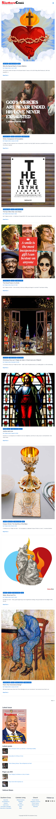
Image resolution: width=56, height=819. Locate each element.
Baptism (5, 592)
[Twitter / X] (50, 801)
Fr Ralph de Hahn (12, 63)
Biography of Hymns (35, 801)
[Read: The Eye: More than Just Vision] (28, 180)
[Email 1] (52, 801)
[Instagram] (48, 801)
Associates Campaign (6, 806)
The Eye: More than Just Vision (12, 211)
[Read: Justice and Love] (28, 399)
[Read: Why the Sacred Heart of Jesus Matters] (28, 34)
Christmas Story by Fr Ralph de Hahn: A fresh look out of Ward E (22, 360)
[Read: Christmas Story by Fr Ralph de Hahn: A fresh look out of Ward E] (28, 325)
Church (12, 136)
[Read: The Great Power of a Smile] (28, 251)
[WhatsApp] (54, 801)
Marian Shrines (35, 805)
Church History (35, 800)
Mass (23, 521)
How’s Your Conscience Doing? (12, 684)
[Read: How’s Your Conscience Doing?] (28, 644)
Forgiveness (18, 136)
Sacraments (20, 805)
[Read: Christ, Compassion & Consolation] (28, 107)
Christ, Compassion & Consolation (13, 139)
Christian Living (6, 136)
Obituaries (35, 806)
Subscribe (5, 800)
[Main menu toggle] (53, 3)
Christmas (5, 357)
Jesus (19, 63)
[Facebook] (46, 801)
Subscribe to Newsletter (5, 808)
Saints (20, 806)
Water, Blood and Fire (9, 595)
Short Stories (20, 357)
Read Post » (6, 75)
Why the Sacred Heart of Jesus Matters (15, 66)
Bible (4, 428)
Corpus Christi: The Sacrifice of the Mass (15, 524)
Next (53, 700)
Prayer (20, 803)
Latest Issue (6, 805)
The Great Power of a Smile (11, 283)
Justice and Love (8, 431)
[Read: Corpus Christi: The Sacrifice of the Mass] (28, 482)
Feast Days (5, 63)
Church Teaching (19, 682)
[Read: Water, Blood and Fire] (28, 563)
